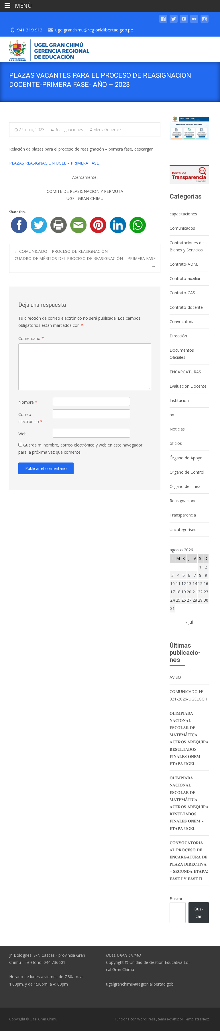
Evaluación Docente (188, 386)
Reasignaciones (69, 129)
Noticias (177, 429)
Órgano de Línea (185, 486)
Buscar (176, 898)
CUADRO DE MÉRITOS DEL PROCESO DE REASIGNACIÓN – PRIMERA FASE (85, 262)
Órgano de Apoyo (186, 458)
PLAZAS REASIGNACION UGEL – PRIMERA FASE (54, 163)
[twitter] (174, 21)
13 (189, 583)
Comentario (31, 338)
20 (189, 591)
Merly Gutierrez (107, 129)
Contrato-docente (186, 307)
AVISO (175, 677)
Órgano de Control (187, 472)
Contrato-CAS (182, 292)
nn (172, 414)
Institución (179, 400)
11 (178, 583)
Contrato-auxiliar (185, 278)
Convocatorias (183, 321)
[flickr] (194, 21)
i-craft (172, 1019)
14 (194, 583)
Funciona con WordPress (135, 1019)
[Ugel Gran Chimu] (44, 49)
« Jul (189, 622)
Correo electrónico (30, 418)
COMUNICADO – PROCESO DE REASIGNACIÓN (61, 251)
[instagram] (205, 21)
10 (172, 583)
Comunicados (182, 228)
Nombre (27, 402)
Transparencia (183, 515)
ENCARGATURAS (185, 372)
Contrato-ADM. (184, 264)
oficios (176, 443)
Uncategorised (183, 529)
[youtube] (184, 21)
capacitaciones (183, 214)
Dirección (178, 336)
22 (200, 591)
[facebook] (163, 21)
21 (194, 591)
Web (22, 434)
